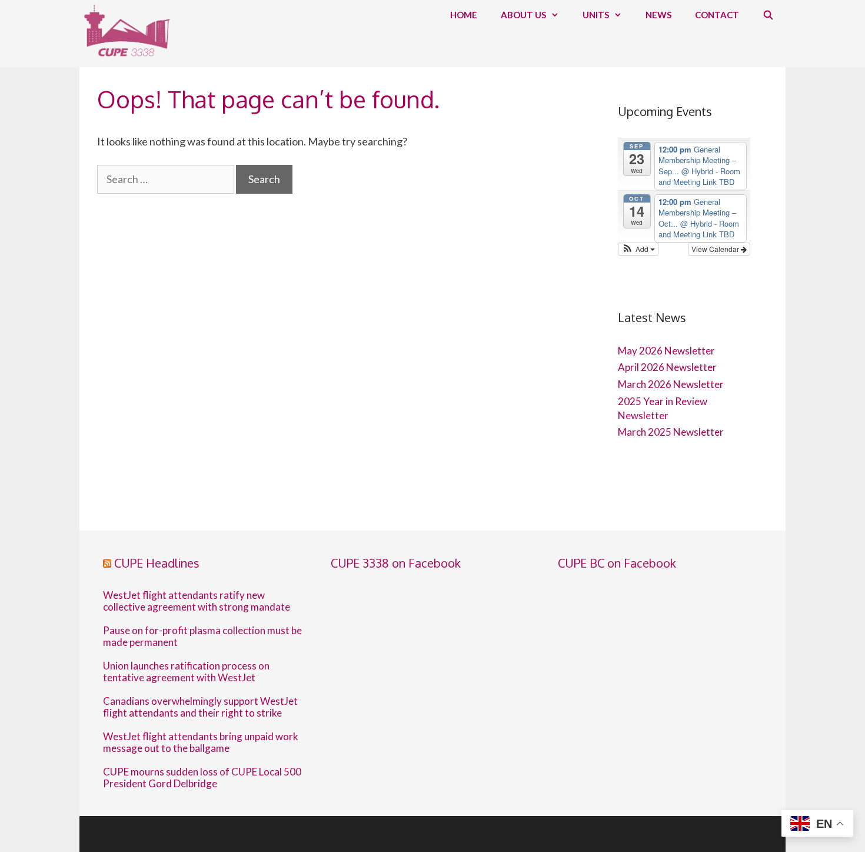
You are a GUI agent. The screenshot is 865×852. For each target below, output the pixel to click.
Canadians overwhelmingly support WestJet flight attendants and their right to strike (200, 707)
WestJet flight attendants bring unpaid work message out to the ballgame (200, 742)
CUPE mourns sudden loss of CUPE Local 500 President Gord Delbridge (202, 778)
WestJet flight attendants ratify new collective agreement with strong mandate (196, 601)
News (658, 14)
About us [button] (523, 14)
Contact (717, 14)
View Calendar (716, 249)
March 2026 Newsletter (671, 384)
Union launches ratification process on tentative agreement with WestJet (186, 672)
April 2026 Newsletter (667, 367)
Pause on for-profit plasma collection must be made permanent (202, 636)
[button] (638, 249)
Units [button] (596, 14)
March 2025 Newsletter (671, 432)
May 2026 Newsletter (666, 350)
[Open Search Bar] (768, 14)
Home (463, 14)
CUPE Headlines (156, 563)
